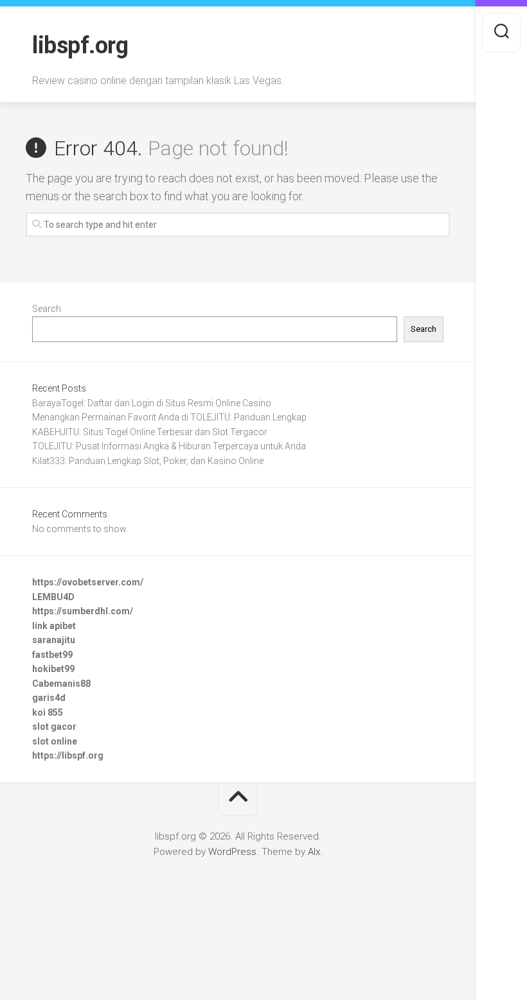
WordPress (232, 852)
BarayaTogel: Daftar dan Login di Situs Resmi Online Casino (151, 403)
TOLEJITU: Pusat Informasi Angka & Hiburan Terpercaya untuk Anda (169, 446)
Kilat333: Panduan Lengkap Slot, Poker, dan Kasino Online (148, 461)
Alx (314, 852)
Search (46, 309)
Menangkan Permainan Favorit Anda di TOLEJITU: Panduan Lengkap (169, 417)
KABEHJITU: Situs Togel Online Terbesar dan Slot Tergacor (149, 432)
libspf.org (80, 45)
